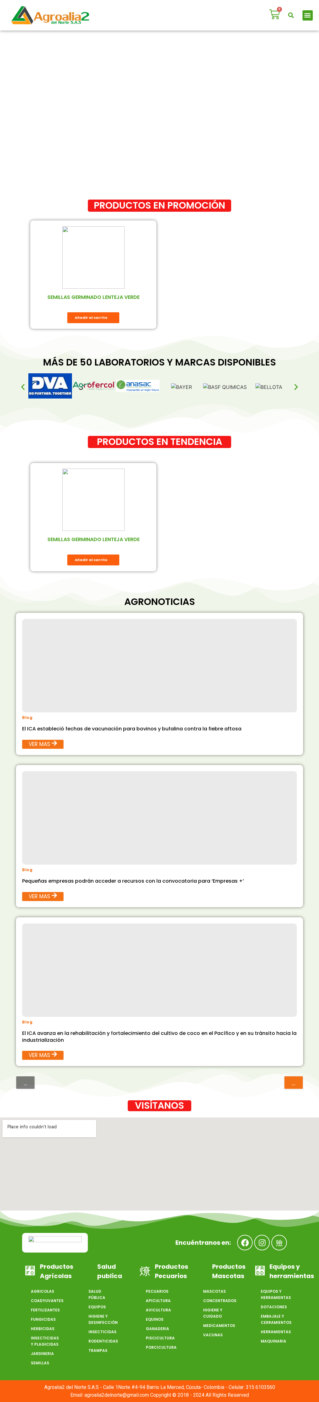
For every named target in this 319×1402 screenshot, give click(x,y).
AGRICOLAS (42, 1291)
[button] (291, 15)
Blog (27, 717)
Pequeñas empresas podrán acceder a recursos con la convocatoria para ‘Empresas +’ (133, 881)
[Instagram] (262, 1242)
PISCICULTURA (160, 1338)
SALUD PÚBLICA (96, 1294)
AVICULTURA (158, 1310)
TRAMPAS (97, 1350)
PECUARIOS (157, 1291)
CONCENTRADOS (219, 1300)
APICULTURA (158, 1300)
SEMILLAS (40, 1363)
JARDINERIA (42, 1353)
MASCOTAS (214, 1291)
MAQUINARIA (273, 1341)
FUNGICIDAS (43, 1319)
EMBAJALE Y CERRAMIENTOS (276, 1319)
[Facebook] (245, 1242)
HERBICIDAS (43, 1328)
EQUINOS (155, 1319)
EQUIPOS (97, 1307)
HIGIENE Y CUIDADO (212, 1313)
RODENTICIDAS (103, 1341)
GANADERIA (157, 1328)
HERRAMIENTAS (276, 1331)
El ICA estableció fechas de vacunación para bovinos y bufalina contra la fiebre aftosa (131, 728)
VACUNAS (213, 1335)
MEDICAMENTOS (219, 1325)
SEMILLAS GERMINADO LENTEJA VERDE (93, 297)
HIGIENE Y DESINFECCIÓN (103, 1319)
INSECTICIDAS (102, 1331)
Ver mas (39, 744)
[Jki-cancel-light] (279, 1242)
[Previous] (25, 1082)
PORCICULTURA (161, 1347)
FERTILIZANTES (45, 1310)
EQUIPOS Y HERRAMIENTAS (276, 1294)
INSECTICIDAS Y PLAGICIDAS (45, 1341)
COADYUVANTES (47, 1300)
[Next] (293, 1082)
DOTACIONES (274, 1307)
